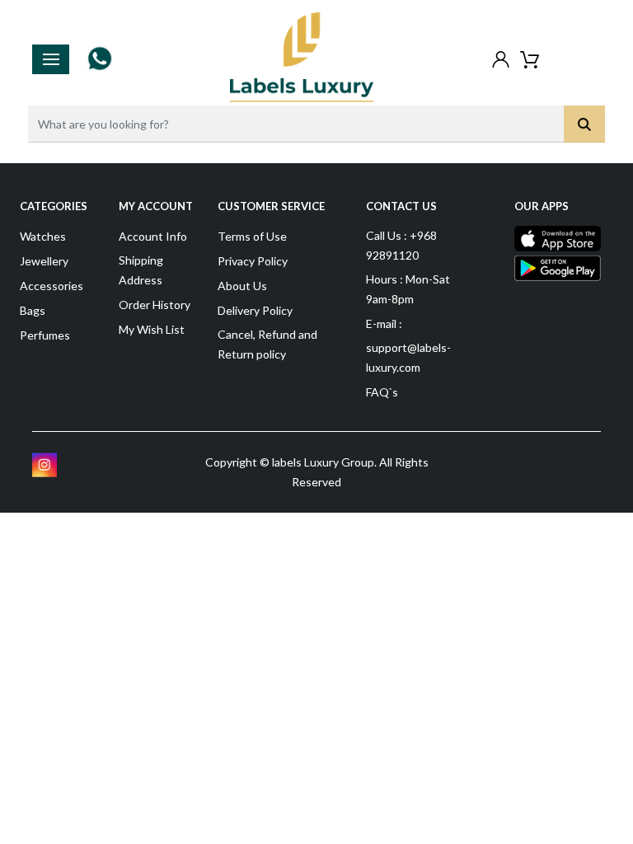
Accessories (51, 286)
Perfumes (45, 335)
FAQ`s (382, 392)
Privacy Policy (253, 261)
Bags (32, 310)
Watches (43, 236)
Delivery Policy (255, 310)
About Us (242, 286)
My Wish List (152, 329)
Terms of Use (252, 236)
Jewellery (44, 261)
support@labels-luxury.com (408, 357)
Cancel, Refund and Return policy (267, 344)
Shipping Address (141, 270)
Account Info (153, 236)
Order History (154, 305)
